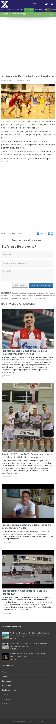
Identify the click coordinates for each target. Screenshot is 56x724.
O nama (5, 694)
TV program (18, 10)
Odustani (19, 285)
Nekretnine (29, 10)
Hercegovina (17, 234)
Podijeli (43, 233)
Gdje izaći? (39, 10)
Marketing (6, 699)
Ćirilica (33, 4)
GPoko (4, 677)
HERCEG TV (37, 14)
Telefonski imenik (9, 690)
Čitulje (48, 10)
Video (9, 10)
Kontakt (5, 703)
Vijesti (3, 10)
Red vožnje (6, 686)
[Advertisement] (28, 46)
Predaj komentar (41, 285)
